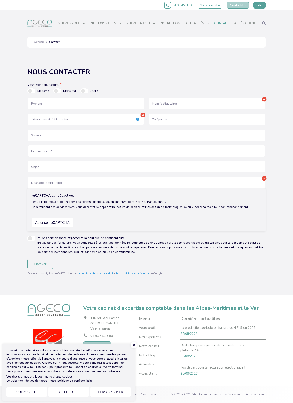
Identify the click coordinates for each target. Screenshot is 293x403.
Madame (43, 91)
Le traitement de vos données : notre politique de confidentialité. (50, 380)
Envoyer (40, 264)
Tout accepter (26, 392)
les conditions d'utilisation (132, 273)
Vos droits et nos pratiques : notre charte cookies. (40, 376)
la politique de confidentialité (95, 273)
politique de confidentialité (106, 238)
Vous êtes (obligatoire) (43, 85)
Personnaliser (110, 392)
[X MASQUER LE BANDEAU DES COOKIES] (134, 345)
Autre (94, 91)
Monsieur (69, 91)
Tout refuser (68, 392)
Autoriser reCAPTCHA (52, 222)
